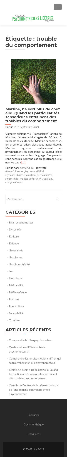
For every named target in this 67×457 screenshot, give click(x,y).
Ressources (34, 433)
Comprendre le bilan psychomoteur (30, 340)
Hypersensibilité (34, 171)
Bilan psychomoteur (21, 222)
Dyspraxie (15, 229)
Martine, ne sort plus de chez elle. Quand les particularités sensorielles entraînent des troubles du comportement (32, 115)
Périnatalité (16, 285)
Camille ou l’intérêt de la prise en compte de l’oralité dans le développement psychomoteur (33, 390)
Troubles (14, 320)
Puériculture (16, 306)
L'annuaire (33, 414)
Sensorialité (26, 167)
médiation (30, 175)
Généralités (16, 250)
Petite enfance (18, 292)
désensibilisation (14, 171)
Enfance (14, 243)
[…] (23, 162)
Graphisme (15, 257)
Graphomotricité (19, 264)
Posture (14, 299)
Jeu (11, 271)
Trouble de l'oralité (30, 178)
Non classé (15, 278)
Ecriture (14, 236)
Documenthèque (33, 424)
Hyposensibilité (14, 175)
